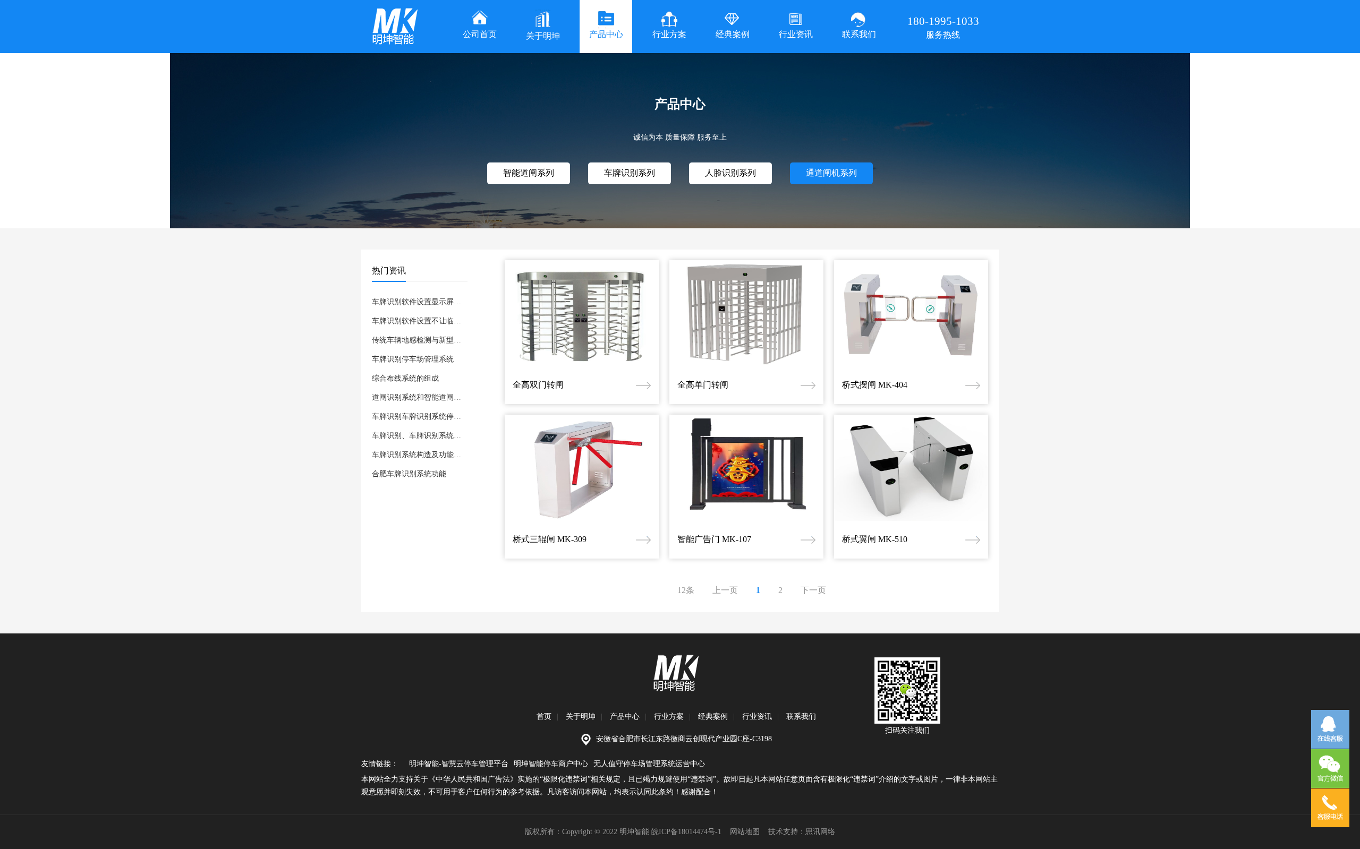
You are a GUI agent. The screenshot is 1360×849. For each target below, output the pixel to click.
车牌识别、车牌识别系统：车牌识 (420, 436)
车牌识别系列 (629, 172)
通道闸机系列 (831, 172)
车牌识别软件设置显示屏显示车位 (420, 302)
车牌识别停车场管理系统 (413, 359)
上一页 (725, 590)
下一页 (813, 590)
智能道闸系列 (528, 172)
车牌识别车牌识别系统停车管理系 (420, 417)
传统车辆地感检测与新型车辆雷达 (420, 340)
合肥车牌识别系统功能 (409, 474)
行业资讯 (757, 717)
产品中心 (625, 717)
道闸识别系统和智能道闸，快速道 (420, 397)
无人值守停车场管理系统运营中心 (649, 764)
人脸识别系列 (730, 172)
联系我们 (801, 717)
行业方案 (669, 717)
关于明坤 (581, 717)
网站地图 (745, 832)
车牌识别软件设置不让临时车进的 (420, 321)
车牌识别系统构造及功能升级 (420, 455)
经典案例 (713, 717)
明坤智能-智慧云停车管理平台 (458, 764)
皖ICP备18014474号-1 (686, 832)
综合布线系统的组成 (405, 378)
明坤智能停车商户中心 (551, 764)
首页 (544, 717)
